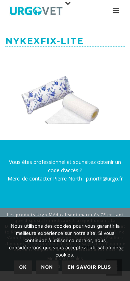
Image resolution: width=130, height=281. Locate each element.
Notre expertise (57, 57)
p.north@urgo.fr (104, 178)
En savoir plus (89, 267)
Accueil (22, 57)
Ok (23, 267)
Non (47, 267)
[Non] (121, 249)
